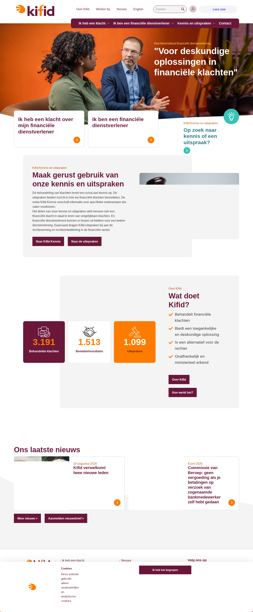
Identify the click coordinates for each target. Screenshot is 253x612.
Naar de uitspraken (84, 241)
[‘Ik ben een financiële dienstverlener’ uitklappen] (172, 23)
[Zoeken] (183, 9)
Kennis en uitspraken (194, 23)
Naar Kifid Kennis (48, 241)
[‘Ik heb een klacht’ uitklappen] (108, 23)
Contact (225, 23)
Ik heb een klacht (92, 23)
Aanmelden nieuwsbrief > (66, 518)
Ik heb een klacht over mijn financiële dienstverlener (45, 125)
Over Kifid (82, 9)
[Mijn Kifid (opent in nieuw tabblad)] (193, 9)
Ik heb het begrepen (165, 569)
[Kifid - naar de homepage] (35, 10)
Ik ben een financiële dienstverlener (141, 23)
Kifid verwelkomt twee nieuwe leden (90, 470)
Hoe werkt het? (182, 392)
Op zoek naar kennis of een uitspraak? (200, 136)
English (138, 9)
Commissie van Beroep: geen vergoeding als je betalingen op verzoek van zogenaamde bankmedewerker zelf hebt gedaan (204, 484)
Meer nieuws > (27, 518)
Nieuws (122, 9)
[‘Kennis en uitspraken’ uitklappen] (214, 23)
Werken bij (103, 9)
